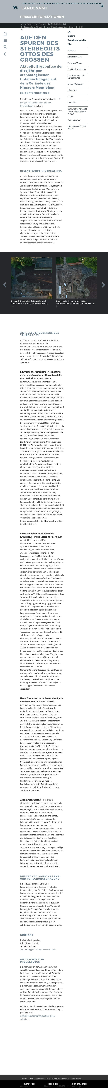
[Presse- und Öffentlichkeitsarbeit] (54, 8)
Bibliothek (72, 90)
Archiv (70, 96)
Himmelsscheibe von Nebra (77, 127)
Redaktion (72, 102)
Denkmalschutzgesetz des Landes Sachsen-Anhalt (77, 111)
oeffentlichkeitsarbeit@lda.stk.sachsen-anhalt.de (37, 1017)
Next (103, 285)
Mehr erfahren (79, 1084)
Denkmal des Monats (77, 69)
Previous (4, 285)
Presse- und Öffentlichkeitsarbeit (53, 24)
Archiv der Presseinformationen (60, 27)
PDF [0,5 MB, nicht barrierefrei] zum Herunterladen (35, 104)
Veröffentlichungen (76, 84)
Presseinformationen (33, 27)
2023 (81, 27)
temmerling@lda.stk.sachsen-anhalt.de (38, 949)
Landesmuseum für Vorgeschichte (76, 76)
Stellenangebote (75, 56)
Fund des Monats (75, 63)
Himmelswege (74, 120)
